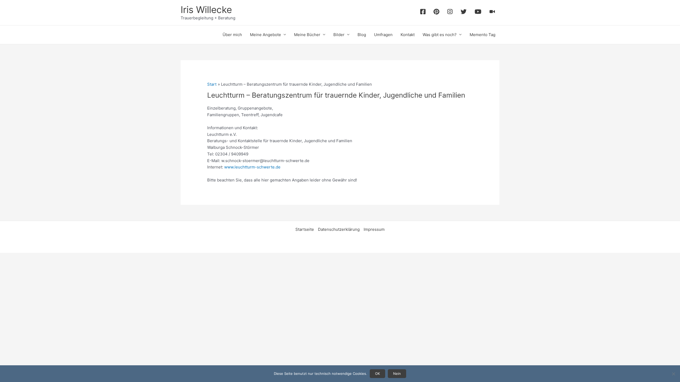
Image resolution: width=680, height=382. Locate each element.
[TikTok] (492, 12)
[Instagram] (450, 12)
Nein (397, 373)
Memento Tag (482, 34)
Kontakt (408, 34)
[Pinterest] (436, 12)
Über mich (232, 34)
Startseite (304, 229)
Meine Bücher (307, 34)
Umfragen (383, 34)
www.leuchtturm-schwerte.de (252, 167)
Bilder (339, 34)
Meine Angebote (265, 34)
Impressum (374, 229)
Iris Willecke (206, 9)
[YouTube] (478, 12)
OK (377, 373)
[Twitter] (464, 12)
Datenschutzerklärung (339, 229)
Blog (362, 34)
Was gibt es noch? (440, 34)
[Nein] (673, 373)
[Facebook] (423, 12)
